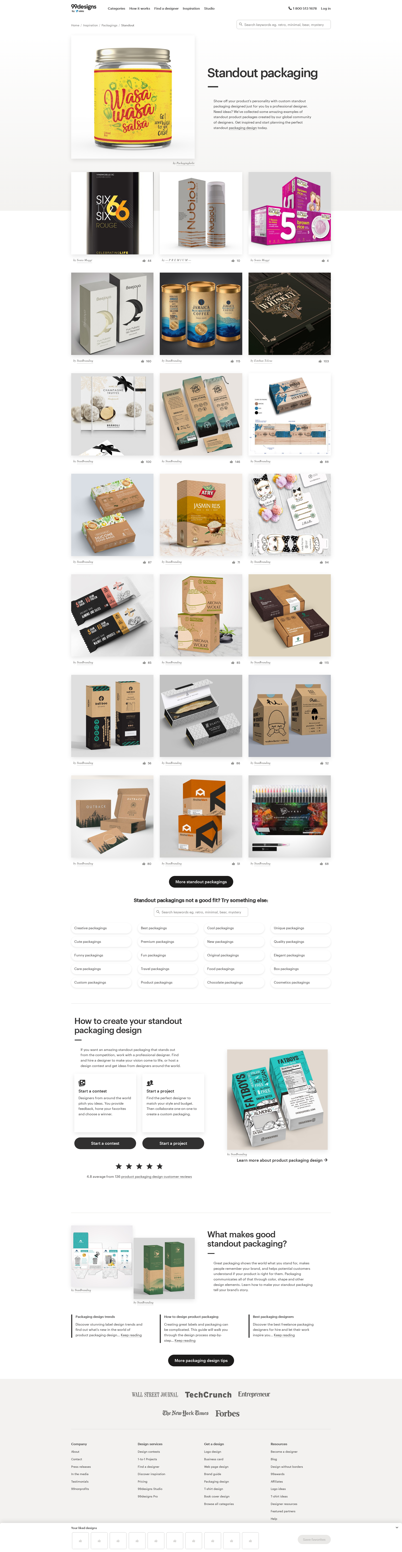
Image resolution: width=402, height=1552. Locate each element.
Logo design (212, 1451)
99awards (278, 1474)
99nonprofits (80, 1489)
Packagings (110, 25)
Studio (209, 8)
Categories (116, 8)
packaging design (243, 128)
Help (274, 1518)
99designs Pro (148, 1496)
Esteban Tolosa (263, 360)
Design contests (149, 1451)
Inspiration (191, 8)
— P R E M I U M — (178, 260)
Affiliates (277, 1481)
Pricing (142, 1481)
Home (75, 25)
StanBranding (85, 360)
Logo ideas (278, 1489)
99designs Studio (150, 1489)
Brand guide (212, 1474)
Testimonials (80, 1481)
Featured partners (283, 1511)
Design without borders (287, 1466)
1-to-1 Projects (147, 1459)
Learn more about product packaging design (280, 1160)
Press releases (81, 1466)
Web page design (216, 1466)
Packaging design (216, 1481)
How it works (139, 8)
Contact (76, 1459)
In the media (80, 1474)
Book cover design (216, 1496)
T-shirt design (213, 1489)
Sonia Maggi (84, 260)
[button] (397, 1527)
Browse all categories (219, 1504)
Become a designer (284, 1451)
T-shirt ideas (279, 1496)
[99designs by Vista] (83, 8)
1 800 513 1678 (305, 8)
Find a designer (166, 8)
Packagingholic (186, 163)
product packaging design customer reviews (156, 1176)
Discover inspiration (151, 1474)
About (75, 1451)
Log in (326, 8)
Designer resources (284, 1504)
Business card (213, 1459)
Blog (274, 1459)
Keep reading (131, 1335)
